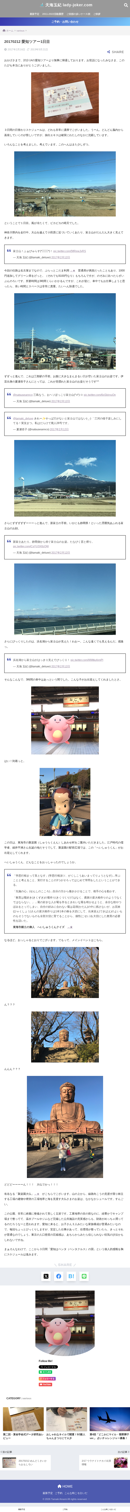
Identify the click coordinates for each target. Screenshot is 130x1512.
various (27, 1398)
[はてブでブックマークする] (71, 1276)
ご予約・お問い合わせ (65, 21)
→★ (72, 270)
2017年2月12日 (60, 257)
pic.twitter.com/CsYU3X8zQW (31, 546)
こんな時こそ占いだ (75, 1493)
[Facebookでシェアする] (58, 1276)
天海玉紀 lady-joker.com (68, 5)
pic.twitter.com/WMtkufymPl (87, 660)
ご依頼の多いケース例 (78, 14)
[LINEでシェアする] (84, 1276)
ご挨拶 (96, 14)
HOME (67, 1486)
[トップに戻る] (4, 1495)
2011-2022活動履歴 (52, 14)
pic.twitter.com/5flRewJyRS (69, 251)
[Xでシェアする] (46, 1276)
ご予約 (58, 1493)
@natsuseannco (23, 394)
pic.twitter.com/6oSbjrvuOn (100, 394)
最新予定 (34, 14)
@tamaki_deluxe (23, 418)
